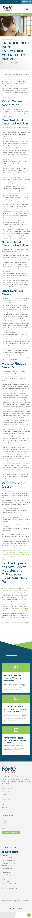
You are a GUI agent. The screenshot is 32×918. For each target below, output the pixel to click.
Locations (4, 797)
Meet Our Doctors (7, 788)
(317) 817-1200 (26, 2)
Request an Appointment (16, 14)
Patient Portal (6, 829)
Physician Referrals (7, 815)
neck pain (13, 109)
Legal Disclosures (16, 901)
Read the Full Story (10, 689)
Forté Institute (6, 799)
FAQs (3, 826)
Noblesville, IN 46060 (8, 866)
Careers (4, 823)
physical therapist (24, 427)
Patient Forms (6, 805)
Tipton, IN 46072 (7, 868)
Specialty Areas (6, 791)
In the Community (7, 813)
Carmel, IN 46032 (7, 858)
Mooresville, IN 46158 (8, 863)
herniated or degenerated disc (20, 258)
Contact (4, 821)
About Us (4, 807)
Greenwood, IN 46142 (8, 861)
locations (19, 609)
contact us (13, 622)
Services (4, 794)
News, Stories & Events (9, 810)
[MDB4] (4, 559)
